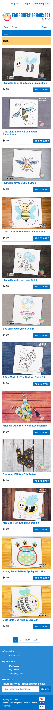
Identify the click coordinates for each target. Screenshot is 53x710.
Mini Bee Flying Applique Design (21, 523)
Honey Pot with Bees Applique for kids (24, 571)
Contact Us (14, 655)
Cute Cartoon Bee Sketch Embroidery (24, 231)
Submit (45, 689)
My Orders (14, 670)
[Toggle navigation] (6, 33)
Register (15, 3)
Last (36, 639)
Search (45, 27)
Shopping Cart (42, 3)
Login (27, 3)
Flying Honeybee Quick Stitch (19, 183)
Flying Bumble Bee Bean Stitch (20, 280)
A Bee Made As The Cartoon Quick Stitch (25, 377)
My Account (14, 666)
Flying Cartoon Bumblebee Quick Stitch (25, 83)
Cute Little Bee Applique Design (20, 620)
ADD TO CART (42, 90)
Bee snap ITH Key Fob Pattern (20, 474)
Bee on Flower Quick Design (18, 328)
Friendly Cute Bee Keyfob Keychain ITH (25, 425)
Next (27, 639)
